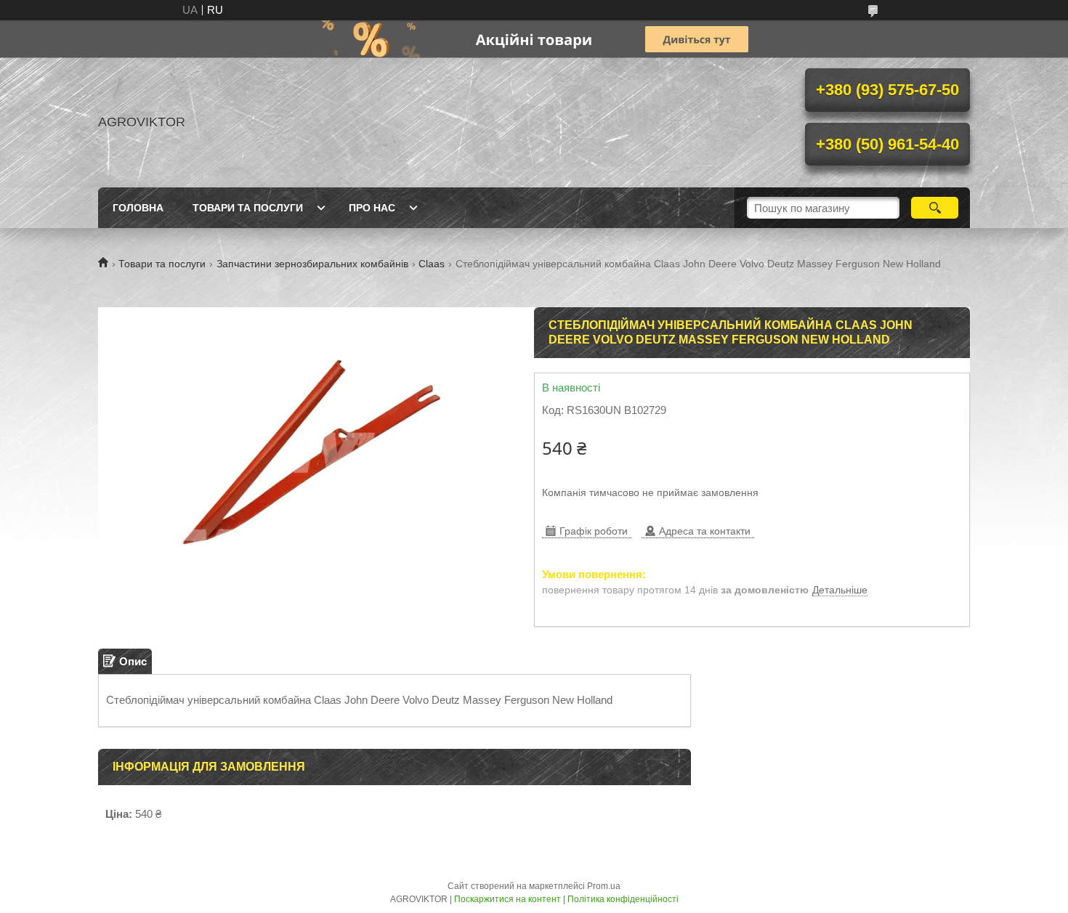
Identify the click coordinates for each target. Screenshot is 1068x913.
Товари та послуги (248, 208)
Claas (431, 263)
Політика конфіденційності (623, 899)
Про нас (372, 208)
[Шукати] (934, 208)
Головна (138, 208)
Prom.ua (603, 886)
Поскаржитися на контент (507, 899)
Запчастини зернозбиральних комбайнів (312, 263)
